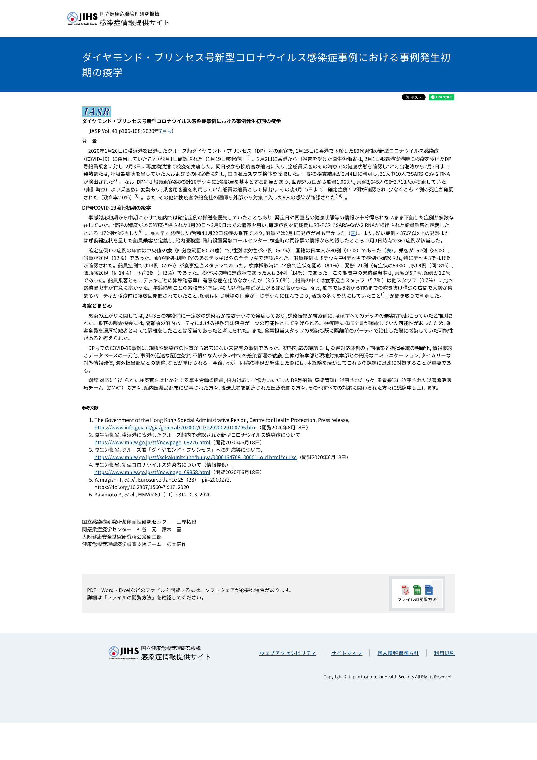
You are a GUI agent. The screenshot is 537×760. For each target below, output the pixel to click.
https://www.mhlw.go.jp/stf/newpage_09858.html (152, 472)
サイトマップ (347, 653)
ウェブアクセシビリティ (287, 653)
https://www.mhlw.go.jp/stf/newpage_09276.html (152, 442)
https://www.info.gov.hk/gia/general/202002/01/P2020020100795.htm (175, 427)
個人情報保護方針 (398, 653)
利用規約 (444, 653)
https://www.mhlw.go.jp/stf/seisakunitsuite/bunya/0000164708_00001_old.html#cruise (195, 457)
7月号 (165, 130)
